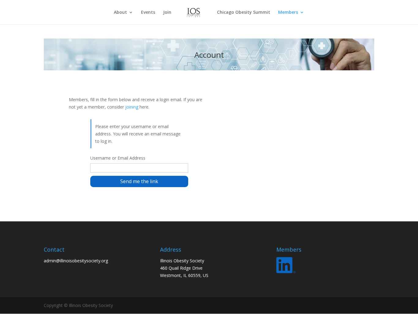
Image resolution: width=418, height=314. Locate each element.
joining (131, 107)
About (120, 12)
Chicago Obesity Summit (243, 12)
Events (148, 12)
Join (167, 12)
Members (288, 12)
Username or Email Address (117, 158)
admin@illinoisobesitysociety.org (76, 261)
